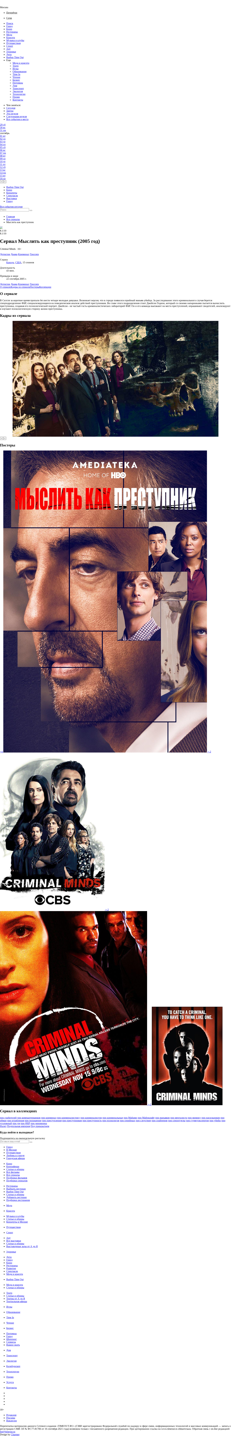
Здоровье (11, 51)
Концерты (11, 192)
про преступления (52, 1120)
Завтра (9, 110)
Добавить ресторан (16, 1197)
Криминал (23, 284)
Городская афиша (15, 1158)
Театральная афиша (16, 1301)
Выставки (11, 198)
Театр (16, 65)
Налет (3, 1126)
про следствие (143, 1120)
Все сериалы (13, 219)
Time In (16, 74)
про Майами (130, 1117)
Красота (10, 37)
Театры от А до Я (15, 1298)
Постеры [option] (34, 287)
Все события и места (17, 119)
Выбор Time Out (15, 57)
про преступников (72, 1120)
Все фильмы (12, 1172)
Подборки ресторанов (18, 1200)
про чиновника (39, 1123)
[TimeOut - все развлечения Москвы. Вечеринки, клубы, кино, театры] (7, 4)
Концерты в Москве (17, 1221)
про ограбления (15, 1120)
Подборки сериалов (17, 1180)
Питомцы (18, 82)
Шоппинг (11, 1339)
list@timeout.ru (7, 1431)
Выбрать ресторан (16, 1188)
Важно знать (13, 1345)
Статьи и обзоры (15, 1169)
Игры (16, 68)
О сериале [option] (5, 287)
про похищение (33, 1120)
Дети (9, 54)
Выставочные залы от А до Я (22, 1246)
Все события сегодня (11, 206)
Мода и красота (21, 63)
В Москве (11, 1149)
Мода (9, 34)
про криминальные (112, 1117)
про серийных (127, 1120)
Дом (15, 85)
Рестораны (12, 32)
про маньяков (162, 1117)
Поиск (9, 23)
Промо (16, 97)
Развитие (11, 1268)
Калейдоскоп (13, 1366)
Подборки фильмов (16, 1177)
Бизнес (16, 80)
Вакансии (11, 1420)
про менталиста (178, 1117)
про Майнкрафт (146, 1117)
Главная (10, 216)
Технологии (19, 94)
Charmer (15, 1434)
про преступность (92, 1120)
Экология (18, 91)
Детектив (5, 284)
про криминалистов (91, 1117)
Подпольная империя (18, 1126)
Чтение (16, 77)
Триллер (34, 284)
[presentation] (1, 181)
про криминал (48, 1117)
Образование (20, 71)
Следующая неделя (16, 116)
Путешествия (13, 43)
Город (9, 26)
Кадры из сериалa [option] (20, 287)
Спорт (9, 46)
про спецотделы (176, 1120)
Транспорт (18, 88)
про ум (16, 1123)
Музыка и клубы (15, 40)
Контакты (18, 99)
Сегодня (10, 108)
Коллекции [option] (45, 287)
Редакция (11, 1415)
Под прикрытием (40, 1126)
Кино (9, 29)
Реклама (10, 1417)
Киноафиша (12, 1166)
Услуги (10, 1382)
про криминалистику (68, 1117)
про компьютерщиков (29, 1117)
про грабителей (8, 1117)
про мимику (194, 1117)
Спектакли (12, 195)
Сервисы (11, 1342)
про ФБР (25, 1123)
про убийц (215, 1120)
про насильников (210, 1117)
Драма (14, 284)
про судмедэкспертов (197, 1120)
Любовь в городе (15, 1155)
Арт (8, 49)
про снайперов (160, 1120)
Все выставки (13, 1240)
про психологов (110, 1120)
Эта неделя (12, 113)
